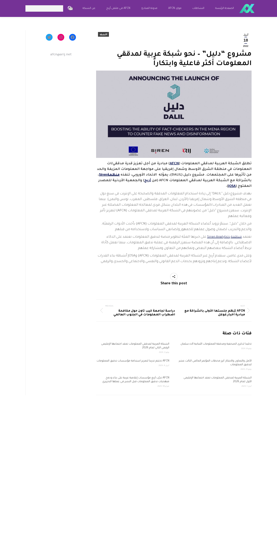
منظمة (236, 237)
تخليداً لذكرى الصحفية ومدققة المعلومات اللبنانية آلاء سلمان (216, 344)
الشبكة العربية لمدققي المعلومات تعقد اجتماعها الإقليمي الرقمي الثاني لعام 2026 (135, 346)
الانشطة (103, 34)
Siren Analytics (218, 237)
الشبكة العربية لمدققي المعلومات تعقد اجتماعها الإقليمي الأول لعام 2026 (218, 380)
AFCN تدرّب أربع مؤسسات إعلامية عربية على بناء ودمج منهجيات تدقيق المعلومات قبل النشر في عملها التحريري (135, 380)
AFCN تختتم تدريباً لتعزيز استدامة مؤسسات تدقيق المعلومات (133, 361)
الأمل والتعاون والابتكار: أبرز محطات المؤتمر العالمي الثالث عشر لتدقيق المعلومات (215, 363)
